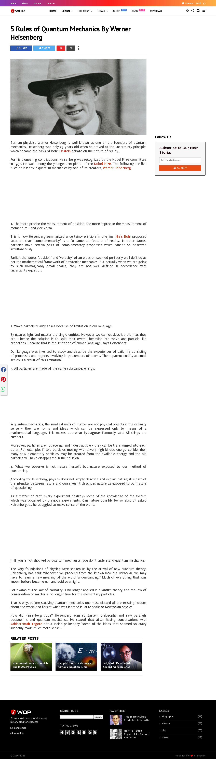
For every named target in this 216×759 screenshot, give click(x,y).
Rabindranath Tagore (26, 624)
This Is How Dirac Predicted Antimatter (137, 718)
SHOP (116, 11)
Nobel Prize (102, 164)
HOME (53, 11)
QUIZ (135, 11)
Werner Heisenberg (116, 168)
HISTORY (84, 11)
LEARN (66, 11)
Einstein (65, 151)
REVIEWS (156, 11)
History (166, 723)
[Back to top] (207, 742)
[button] (204, 3)
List (164, 730)
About (25, 3)
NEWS (101, 11)
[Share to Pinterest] (61, 48)
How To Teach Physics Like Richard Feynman (137, 734)
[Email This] (70, 48)
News (165, 737)
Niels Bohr (123, 237)
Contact (51, 3)
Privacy (37, 3)
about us (19, 733)
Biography (167, 716)
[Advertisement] (78, 194)
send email (20, 727)
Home (13, 3)
